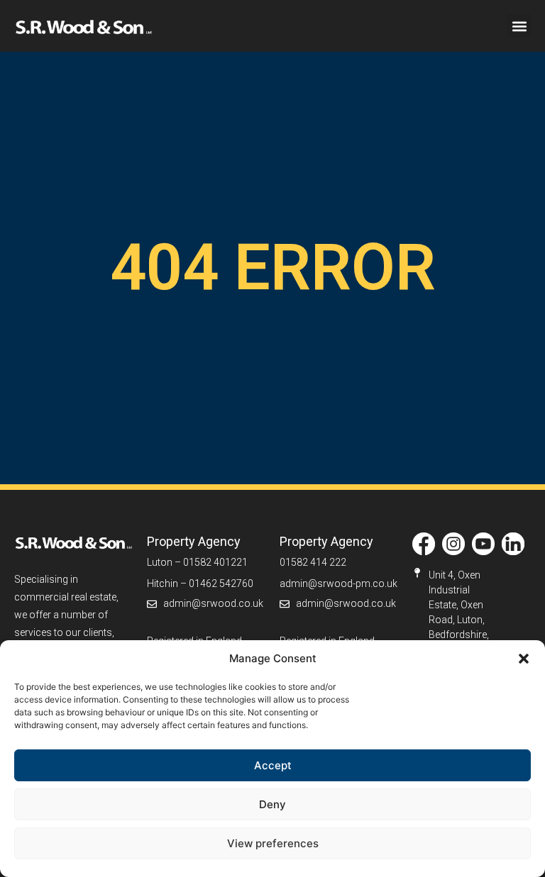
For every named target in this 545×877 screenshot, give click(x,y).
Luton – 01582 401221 (197, 562)
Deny (272, 804)
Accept (273, 765)
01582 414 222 (313, 562)
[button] (524, 659)
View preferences (273, 843)
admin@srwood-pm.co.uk (338, 583)
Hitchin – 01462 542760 (200, 583)
